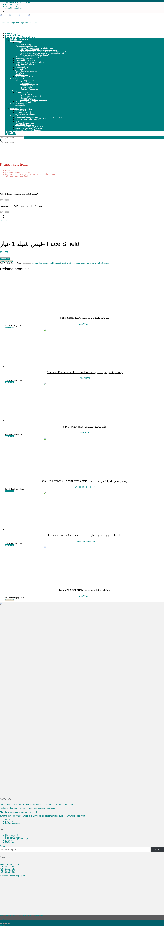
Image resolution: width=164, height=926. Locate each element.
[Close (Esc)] (9, 923)
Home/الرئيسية (11, 835)
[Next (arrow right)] (4, 925)
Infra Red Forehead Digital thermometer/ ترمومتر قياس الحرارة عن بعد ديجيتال (85, 481)
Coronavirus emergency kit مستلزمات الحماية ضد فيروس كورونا (30, 174)
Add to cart (5, 259)
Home (7, 171)
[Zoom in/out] (1, 923)
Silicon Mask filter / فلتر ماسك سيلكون (84, 426)
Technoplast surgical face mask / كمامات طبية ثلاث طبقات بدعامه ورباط (84, 535)
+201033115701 (11, 6)
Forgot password (12, 823)
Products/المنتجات (13, 837)
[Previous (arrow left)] (1, 925)
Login (7, 820)
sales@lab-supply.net (13, 8)
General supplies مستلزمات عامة (18, 172)
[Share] (6, 923)
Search (3, 846)
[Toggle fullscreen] (4, 923)
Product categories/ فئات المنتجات (20, 839)
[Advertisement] (77, 897)
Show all (3, 221)
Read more (9, 600)
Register (9, 821)
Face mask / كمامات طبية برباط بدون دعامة (84, 317)
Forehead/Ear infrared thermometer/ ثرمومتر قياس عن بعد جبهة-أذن (85, 372)
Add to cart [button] (9, 328)
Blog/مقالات (10, 840)
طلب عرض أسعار (6, 261)
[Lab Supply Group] (18, 23)
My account (10, 842)
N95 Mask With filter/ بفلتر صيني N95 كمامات (84, 589)
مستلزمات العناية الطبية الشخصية (67, 263)
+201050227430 (11, 4)
